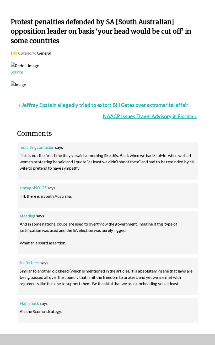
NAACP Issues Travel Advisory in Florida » (150, 116)
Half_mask (29, 303)
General (44, 52)
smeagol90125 (33, 187)
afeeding (27, 215)
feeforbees (30, 262)
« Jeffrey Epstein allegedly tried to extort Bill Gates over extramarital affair (103, 105)
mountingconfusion (37, 147)
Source (17, 71)
